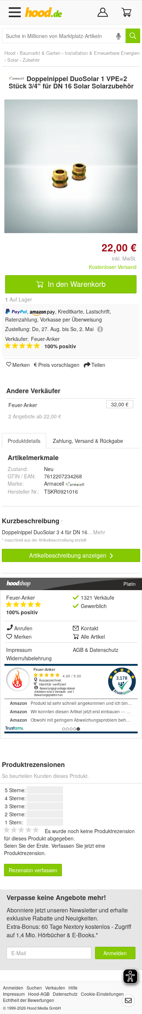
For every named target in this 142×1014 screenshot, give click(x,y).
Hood (9, 52)
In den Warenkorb (76, 283)
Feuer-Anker (22, 405)
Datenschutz (104, 649)
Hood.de (45, 12)
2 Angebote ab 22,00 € (34, 416)
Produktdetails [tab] (24, 440)
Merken (21, 364)
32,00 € (120, 404)
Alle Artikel (93, 636)
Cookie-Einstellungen (102, 994)
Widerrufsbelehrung (29, 658)
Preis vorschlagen (58, 364)
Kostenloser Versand (113, 266)
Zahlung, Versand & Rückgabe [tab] (88, 440)
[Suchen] (133, 36)
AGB (78, 649)
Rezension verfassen (33, 870)
